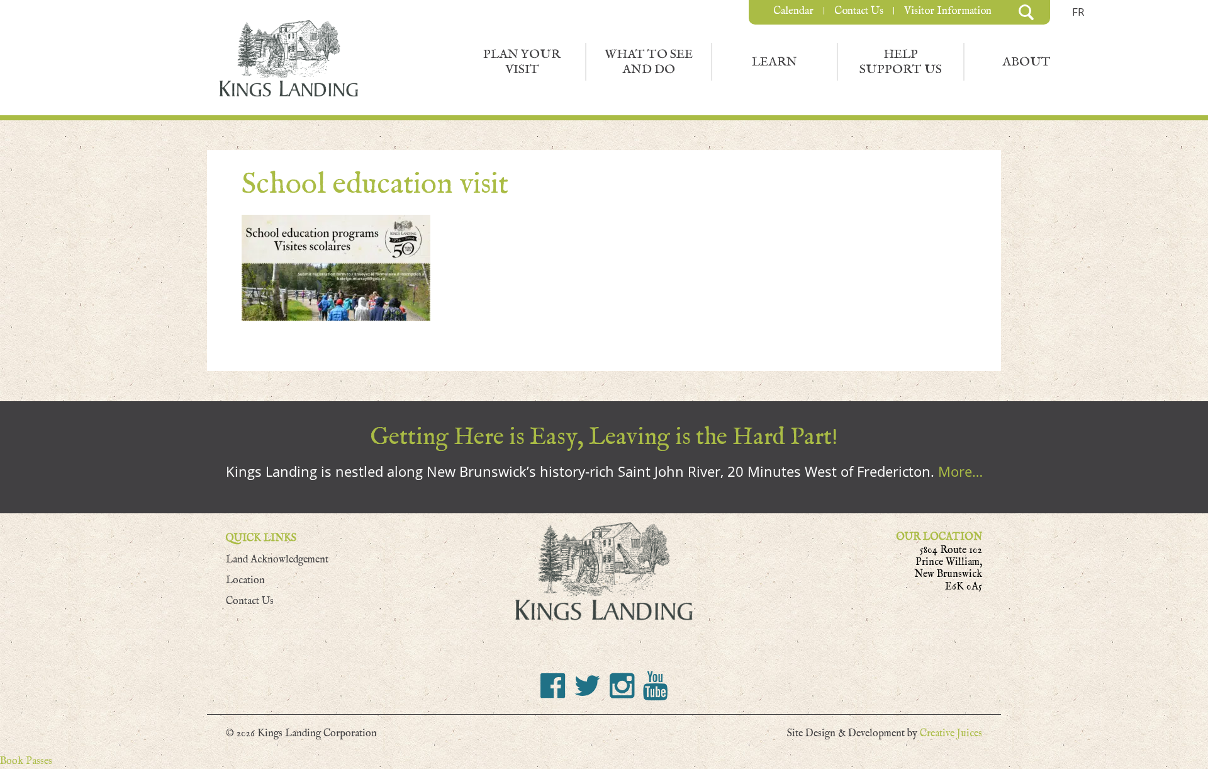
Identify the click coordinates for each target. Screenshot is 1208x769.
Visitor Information (948, 10)
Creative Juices (951, 733)
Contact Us (858, 10)
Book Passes (26, 761)
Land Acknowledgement (277, 560)
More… (960, 471)
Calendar (793, 10)
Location (245, 580)
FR (1078, 11)
